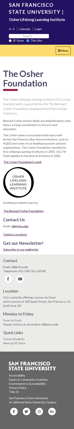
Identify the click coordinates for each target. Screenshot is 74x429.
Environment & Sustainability (27, 383)
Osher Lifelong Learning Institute (37, 19)
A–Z (12, 29)
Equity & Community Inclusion (28, 379)
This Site (36, 40)
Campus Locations (15, 234)
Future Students (14, 339)
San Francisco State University (28, 398)
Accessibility (17, 375)
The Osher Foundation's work (22, 162)
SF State (18, 40)
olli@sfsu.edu (19, 226)
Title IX (14, 392)
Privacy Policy (18, 387)
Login (38, 29)
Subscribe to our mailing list (20, 249)
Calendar (24, 29)
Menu (64, 52)
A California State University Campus (33, 402)
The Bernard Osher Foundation (23, 211)
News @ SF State (14, 343)
